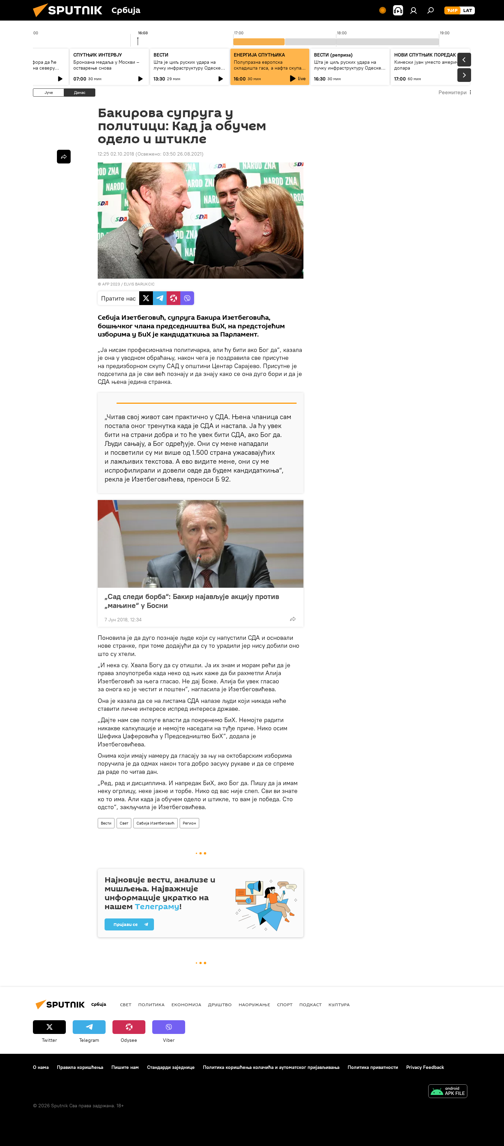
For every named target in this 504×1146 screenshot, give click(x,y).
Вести (106, 823)
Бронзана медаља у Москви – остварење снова (106, 65)
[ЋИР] (452, 11)
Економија (186, 1004)
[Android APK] (447, 1092)
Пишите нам (125, 1067)
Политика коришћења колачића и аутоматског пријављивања (271, 1067)
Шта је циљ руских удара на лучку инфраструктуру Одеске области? (187, 68)
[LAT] (467, 11)
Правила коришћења (80, 1067)
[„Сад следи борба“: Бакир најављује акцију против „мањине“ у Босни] (200, 544)
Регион (189, 823)
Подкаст (310, 1004)
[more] (293, 619)
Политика (151, 1004)
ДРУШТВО (220, 1004)
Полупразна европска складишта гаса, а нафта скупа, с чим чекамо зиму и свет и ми (268, 68)
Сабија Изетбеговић (155, 823)
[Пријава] (413, 10)
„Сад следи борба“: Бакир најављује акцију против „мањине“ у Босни (192, 601)
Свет (124, 823)
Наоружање (254, 1004)
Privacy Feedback (425, 1067)
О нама (41, 1067)
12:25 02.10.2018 (116, 154)
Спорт (284, 1004)
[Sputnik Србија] (70, 19)
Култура (339, 1004)
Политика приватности (373, 1067)
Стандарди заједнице (171, 1067)
